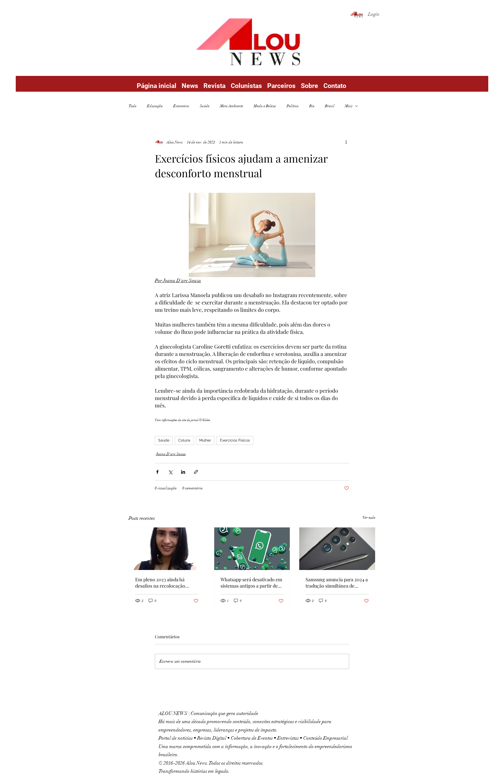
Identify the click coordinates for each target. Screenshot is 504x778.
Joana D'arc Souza (171, 454)
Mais (349, 106)
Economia (181, 106)
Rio (311, 106)
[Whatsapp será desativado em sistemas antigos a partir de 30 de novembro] (252, 548)
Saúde (204, 106)
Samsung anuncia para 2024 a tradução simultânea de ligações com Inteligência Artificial (337, 582)
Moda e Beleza (265, 106)
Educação (155, 106)
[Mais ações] (346, 142)
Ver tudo (369, 517)
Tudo (132, 106)
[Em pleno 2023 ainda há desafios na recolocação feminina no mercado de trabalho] (167, 548)
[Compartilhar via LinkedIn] (183, 471)
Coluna (184, 440)
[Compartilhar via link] (195, 471)
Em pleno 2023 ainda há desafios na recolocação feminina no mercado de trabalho (160, 582)
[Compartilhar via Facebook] (157, 471)
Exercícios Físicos (235, 440)
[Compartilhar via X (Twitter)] (170, 471)
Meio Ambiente (231, 106)
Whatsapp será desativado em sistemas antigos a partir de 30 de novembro (251, 582)
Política (293, 106)
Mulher (205, 440)
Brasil (329, 106)
